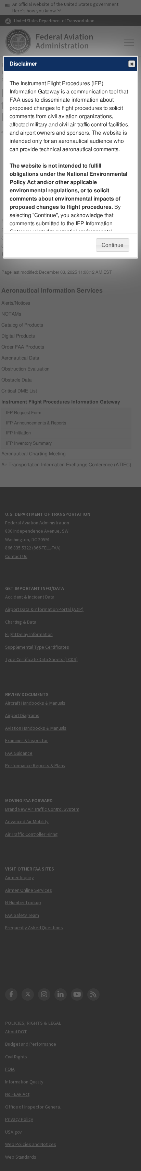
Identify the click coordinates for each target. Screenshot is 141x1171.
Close (131, 63)
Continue (113, 245)
